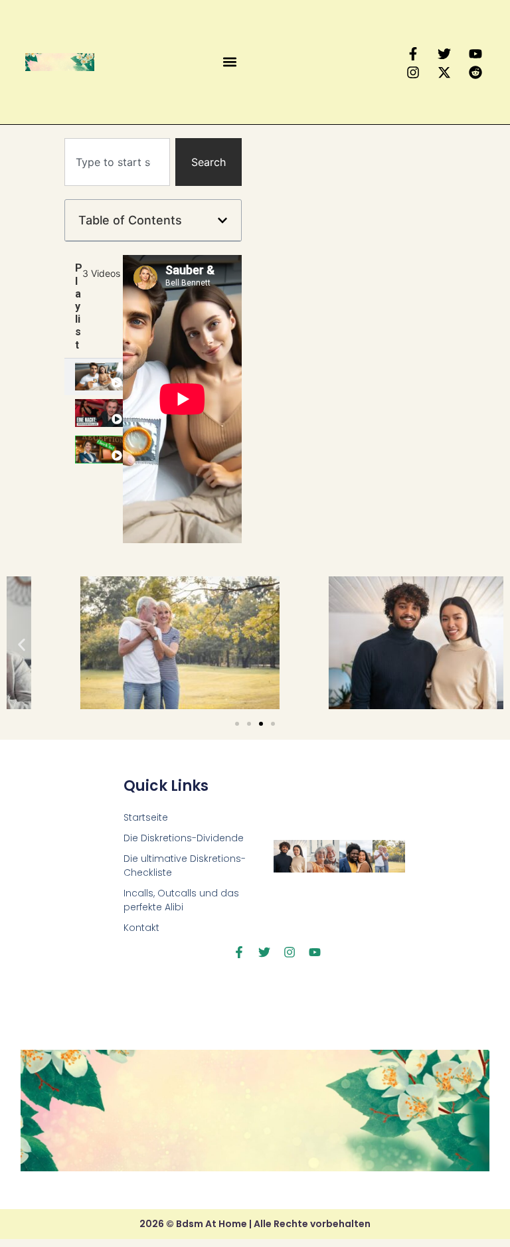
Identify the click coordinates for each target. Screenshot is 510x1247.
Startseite (146, 817)
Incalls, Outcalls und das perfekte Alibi (181, 900)
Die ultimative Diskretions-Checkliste (185, 865)
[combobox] (117, 162)
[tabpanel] (182, 399)
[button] (229, 62)
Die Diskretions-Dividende (184, 838)
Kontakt (141, 927)
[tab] (93, 377)
